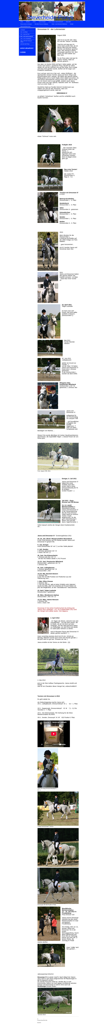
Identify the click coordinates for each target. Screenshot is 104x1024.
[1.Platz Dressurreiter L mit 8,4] (58, 809)
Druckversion (41, 1019)
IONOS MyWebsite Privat (46, 1022)
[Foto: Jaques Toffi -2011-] (58, 456)
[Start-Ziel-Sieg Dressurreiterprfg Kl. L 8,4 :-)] (48, 768)
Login (80, 1018)
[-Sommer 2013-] (55, 1001)
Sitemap (45, 1019)
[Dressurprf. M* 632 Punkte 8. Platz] (58, 886)
